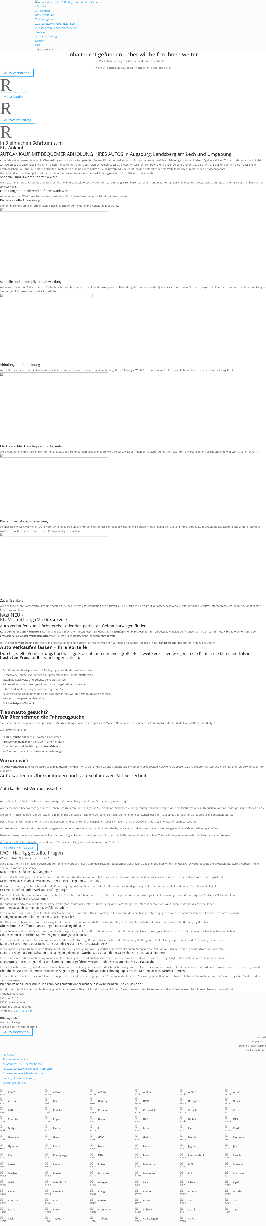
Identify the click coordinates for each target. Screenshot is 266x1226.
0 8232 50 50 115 (21, 1011)
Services (40, 32)
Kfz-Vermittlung (44, 15)
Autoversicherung (46, 36)
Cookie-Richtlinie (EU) (15, 1082)
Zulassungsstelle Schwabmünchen (56, 28)
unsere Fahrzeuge (19, 847)
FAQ (37, 45)
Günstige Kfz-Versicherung (19, 1078)
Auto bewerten (16, 1032)
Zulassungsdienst (46, 19)
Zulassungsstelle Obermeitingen (55, 23)
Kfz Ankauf (41, 6)
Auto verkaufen (17, 73)
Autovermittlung (17, 120)
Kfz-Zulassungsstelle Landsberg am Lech (27, 1068)
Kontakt (40, 40)
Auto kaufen (42, 10)
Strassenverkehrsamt (15, 1059)
